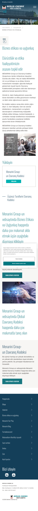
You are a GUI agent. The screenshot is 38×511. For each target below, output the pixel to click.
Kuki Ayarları (19, 258)
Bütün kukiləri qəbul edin (19, 263)
